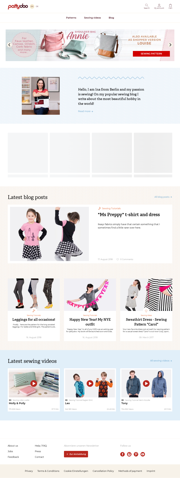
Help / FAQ (41, 445)
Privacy (29, 471)
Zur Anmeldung (77, 454)
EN (32, 6)
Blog (111, 17)
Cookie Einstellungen (76, 471)
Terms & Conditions (48, 471)
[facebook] (122, 454)
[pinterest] (136, 454)
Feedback (13, 457)
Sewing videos (92, 17)
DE (37, 6)
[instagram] (129, 454)
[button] (147, 6)
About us (13, 445)
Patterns (71, 17)
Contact (39, 457)
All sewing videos (159, 360)
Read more (84, 111)
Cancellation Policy (103, 471)
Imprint (151, 471)
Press (38, 451)
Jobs (10, 451)
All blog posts (161, 197)
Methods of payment (130, 471)
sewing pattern (151, 53)
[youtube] (142, 454)
